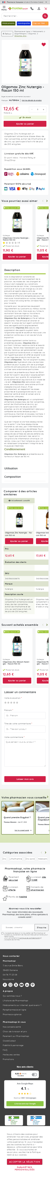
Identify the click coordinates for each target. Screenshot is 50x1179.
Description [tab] (12, 269)
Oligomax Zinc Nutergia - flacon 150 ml (18, 534)
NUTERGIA (14, 100)
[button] (43, 44)
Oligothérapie (20, 34)
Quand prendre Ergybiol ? (17, 817)
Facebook (5, 985)
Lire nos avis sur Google (25, 1104)
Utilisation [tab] (11, 468)
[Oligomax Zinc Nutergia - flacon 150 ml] (19, 518)
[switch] (34, 1074)
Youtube (21, 985)
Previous (42, 201)
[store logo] (18, 8)
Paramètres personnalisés (25, 1168)
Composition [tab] (12, 477)
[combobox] (25, 16)
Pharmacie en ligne (22, 31)
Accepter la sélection (24, 1162)
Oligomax (32, 34)
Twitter (16, 985)
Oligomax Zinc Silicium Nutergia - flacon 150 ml (16, 663)
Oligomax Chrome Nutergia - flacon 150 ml (16, 239)
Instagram (10, 985)
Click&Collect (9, 1041)
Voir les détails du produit (32, 100)
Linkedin (27, 985)
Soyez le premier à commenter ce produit (16, 96)
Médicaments (37, 31)
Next (47, 201)
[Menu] (37, 1072)
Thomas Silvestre (10, 822)
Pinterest (33, 985)
